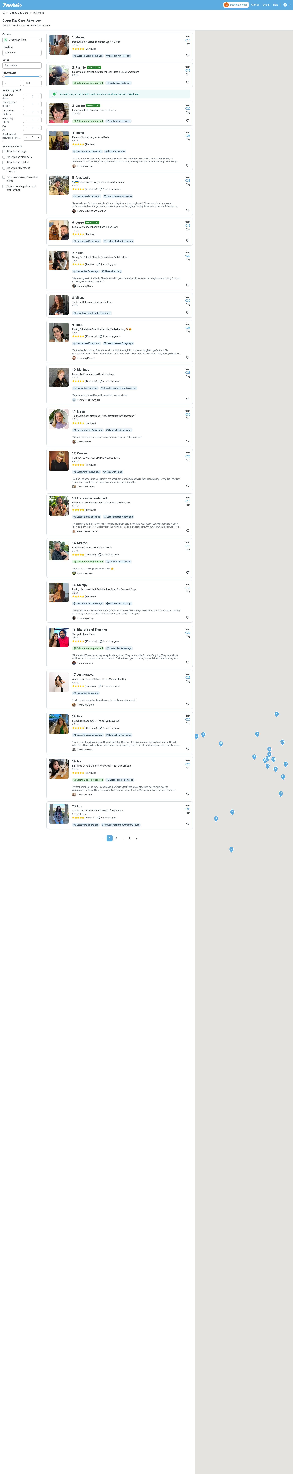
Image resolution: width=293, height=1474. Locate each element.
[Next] (136, 838)
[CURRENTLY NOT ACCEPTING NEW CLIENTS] (120, 470)
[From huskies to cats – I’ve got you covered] (120, 733)
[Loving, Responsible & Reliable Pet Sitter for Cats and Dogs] (120, 601)
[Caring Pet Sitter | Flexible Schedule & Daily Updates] (120, 269)
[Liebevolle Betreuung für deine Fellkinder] (120, 113)
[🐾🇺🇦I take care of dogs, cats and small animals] (120, 194)
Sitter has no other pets (19, 157)
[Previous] (103, 838)
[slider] (3, 76)
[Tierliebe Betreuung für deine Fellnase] (120, 305)
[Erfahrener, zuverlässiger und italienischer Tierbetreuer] (120, 515)
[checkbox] (3, 151)
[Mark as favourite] (188, 55)
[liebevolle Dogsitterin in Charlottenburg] (120, 384)
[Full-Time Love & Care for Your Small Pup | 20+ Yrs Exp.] (120, 778)
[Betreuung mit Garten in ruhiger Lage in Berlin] (120, 46)
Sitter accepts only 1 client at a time (22, 179)
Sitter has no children (18, 162)
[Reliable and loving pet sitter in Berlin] (120, 558)
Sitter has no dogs (16, 151)
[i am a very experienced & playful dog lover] (120, 231)
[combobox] (22, 40)
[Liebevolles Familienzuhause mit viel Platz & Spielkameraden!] (120, 75)
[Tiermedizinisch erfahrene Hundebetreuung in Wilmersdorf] (120, 426)
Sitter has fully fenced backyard (18, 170)
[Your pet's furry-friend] (120, 646)
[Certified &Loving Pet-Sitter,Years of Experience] (120, 815)
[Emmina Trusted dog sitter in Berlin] (120, 149)
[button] (203, 735)
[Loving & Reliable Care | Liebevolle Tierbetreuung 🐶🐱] (120, 341)
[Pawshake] (12, 5)
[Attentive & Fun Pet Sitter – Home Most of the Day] (120, 689)
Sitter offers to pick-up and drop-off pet (21, 188)
